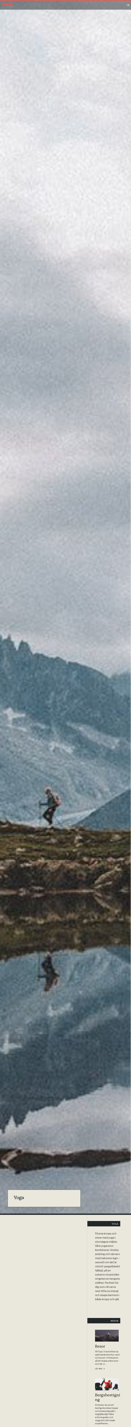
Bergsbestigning (107, 1397)
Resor (100, 1346)
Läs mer (98, 1368)
